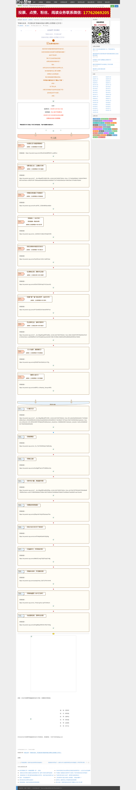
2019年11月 (108, 100)
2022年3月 (108, 81)
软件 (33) (112, 133)
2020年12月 (108, 94)
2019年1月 (108, 108)
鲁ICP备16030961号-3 (57, 788)
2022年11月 (95, 79)
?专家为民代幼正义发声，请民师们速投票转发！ (68, 775)
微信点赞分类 (91, 2)
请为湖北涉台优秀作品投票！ (27, 780)
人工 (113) (114, 129)
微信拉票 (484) (104, 119)
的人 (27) (115, 135)
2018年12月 (95, 110)
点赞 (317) (95, 125)
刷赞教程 (48, 2)
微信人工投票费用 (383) (98, 123)
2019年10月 (95, 102)
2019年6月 (95, 104)
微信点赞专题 (48, 788)
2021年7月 (108, 88)
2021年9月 (108, 86)
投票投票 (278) (102, 125)
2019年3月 (108, 106)
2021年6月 (95, 90)
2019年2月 (95, 108)
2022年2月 (95, 82)
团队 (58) (115, 131)
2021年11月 (108, 84)
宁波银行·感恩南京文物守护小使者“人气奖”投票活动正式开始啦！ (72, 773)
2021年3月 (108, 92)
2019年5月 (108, 104)
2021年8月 (95, 88)
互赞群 (55, 2)
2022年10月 (108, 79)
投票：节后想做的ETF (25, 777)
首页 (34, 2)
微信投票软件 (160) (97, 129)
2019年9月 (108, 102)
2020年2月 (95, 98)
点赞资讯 (30, 19)
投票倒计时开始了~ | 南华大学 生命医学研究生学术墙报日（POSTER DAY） (67, 762)
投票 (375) (107, 123)
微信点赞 (24, 2)
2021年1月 (95, 94)
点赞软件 (72, 2)
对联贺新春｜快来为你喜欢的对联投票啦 (29, 782)
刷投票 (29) (103, 135)
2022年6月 (95, 81)
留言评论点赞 (81, 2)
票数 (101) (101, 131)
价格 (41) (95, 133)
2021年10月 (95, 86)
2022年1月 (108, 82)
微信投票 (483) (112, 119)
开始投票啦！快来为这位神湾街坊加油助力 (31, 762)
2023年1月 (95, 77)
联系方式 (100, 2)
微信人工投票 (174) (97, 127)
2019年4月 (95, 106)
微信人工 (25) (102, 137)
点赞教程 (41, 2)
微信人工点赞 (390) (97, 121)
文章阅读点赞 (63, 2)
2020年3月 (108, 96)
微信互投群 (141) (107, 129)
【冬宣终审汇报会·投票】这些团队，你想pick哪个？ (69, 777)
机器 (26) (95, 137)
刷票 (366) (113, 123)
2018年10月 (95, 112)
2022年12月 (108, 77)
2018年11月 (108, 110)
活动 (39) (106, 133)
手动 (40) (101, 133)
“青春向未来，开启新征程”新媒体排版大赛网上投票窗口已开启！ (40, 23)
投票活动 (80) (108, 131)
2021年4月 (95, 92)
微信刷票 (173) (106, 127)
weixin (27, 25)
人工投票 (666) (96, 119)
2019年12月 (95, 100)
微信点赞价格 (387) (107, 121)
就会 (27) (109, 135)
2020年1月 (108, 98)
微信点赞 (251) (110, 125)
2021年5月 (108, 90)
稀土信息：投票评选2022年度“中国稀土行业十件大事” (69, 782)
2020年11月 (95, 96)
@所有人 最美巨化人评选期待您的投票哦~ (66, 780)
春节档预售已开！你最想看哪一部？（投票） (31, 770)
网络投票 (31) (96, 135)
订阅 (116, 6)
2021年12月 (95, 84)
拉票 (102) (95, 131)
